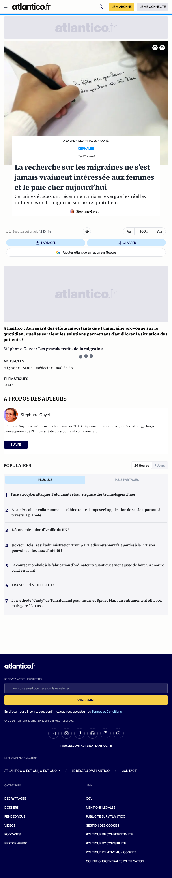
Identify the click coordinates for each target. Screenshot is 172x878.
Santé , (29, 367)
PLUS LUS (45, 480)
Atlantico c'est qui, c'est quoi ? (32, 771)
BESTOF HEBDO (15, 843)
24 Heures (141, 465)
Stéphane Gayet (87, 211)
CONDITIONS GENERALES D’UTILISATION (115, 861)
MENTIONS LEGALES (100, 807)
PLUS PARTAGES (127, 480)
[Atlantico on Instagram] (105, 733)
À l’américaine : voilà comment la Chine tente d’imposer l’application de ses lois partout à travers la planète (85, 512)
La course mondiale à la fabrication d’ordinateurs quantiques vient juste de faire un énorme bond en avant (88, 568)
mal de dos (65, 367)
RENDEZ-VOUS (14, 816)
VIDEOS (9, 825)
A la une (69, 140)
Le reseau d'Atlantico (91, 771)
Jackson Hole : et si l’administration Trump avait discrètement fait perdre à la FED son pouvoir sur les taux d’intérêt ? (83, 548)
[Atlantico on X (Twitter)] (66, 733)
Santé (104, 140)
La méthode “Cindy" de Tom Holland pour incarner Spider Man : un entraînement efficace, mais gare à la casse (86, 603)
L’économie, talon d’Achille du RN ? (40, 530)
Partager (48, 243)
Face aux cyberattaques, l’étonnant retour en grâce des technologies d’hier (73, 494)
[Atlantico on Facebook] (79, 733)
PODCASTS (12, 834)
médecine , (46, 367)
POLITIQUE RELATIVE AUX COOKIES (111, 852)
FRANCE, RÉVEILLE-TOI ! (33, 585)
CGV (89, 798)
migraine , (13, 367)
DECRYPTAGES (15, 798)
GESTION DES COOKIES (102, 825)
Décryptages (87, 140)
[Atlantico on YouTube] (118, 733)
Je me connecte (153, 7)
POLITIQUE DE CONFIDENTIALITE (109, 834)
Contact (129, 771)
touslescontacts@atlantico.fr (86, 745)
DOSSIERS (11, 807)
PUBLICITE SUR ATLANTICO (105, 816)
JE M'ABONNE (122, 7)
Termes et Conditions (107, 711)
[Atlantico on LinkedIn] (92, 733)
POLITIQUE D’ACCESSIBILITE (106, 843)
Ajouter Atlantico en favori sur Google (89, 252)
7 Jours (160, 465)
